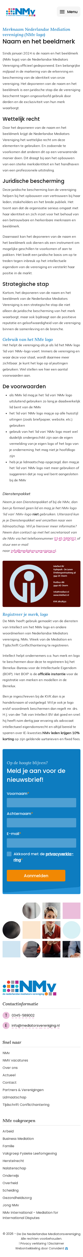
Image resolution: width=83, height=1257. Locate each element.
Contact (10, 1082)
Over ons (10, 1067)
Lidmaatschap (14, 1097)
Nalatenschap (14, 1168)
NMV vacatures (15, 1060)
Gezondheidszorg (17, 1197)
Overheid (10, 1183)
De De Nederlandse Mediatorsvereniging (48, 1234)
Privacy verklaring (33, 1243)
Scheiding (11, 1190)
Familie (8, 1146)
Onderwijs (11, 1175)
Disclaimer (56, 1243)
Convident (56, 1248)
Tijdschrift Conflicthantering (26, 1104)
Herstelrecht (13, 1160)
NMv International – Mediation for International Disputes (30, 1215)
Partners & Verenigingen (23, 1089)
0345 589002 (65, 538)
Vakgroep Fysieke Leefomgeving (30, 1153)
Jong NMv (11, 1205)
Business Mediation (18, 1138)
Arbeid (8, 1131)
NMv (6, 1053)
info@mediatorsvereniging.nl (33, 550)
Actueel (9, 1075)
